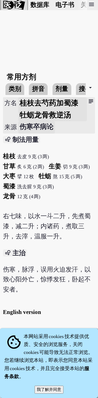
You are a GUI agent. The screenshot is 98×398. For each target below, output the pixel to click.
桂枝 (9, 156)
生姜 (55, 166)
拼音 (38, 88)
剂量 (62, 88)
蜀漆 (9, 186)
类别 (15, 88)
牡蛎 (45, 176)
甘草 (9, 166)
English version (22, 312)
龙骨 (9, 196)
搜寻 (85, 88)
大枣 (9, 176)
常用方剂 (21, 77)
